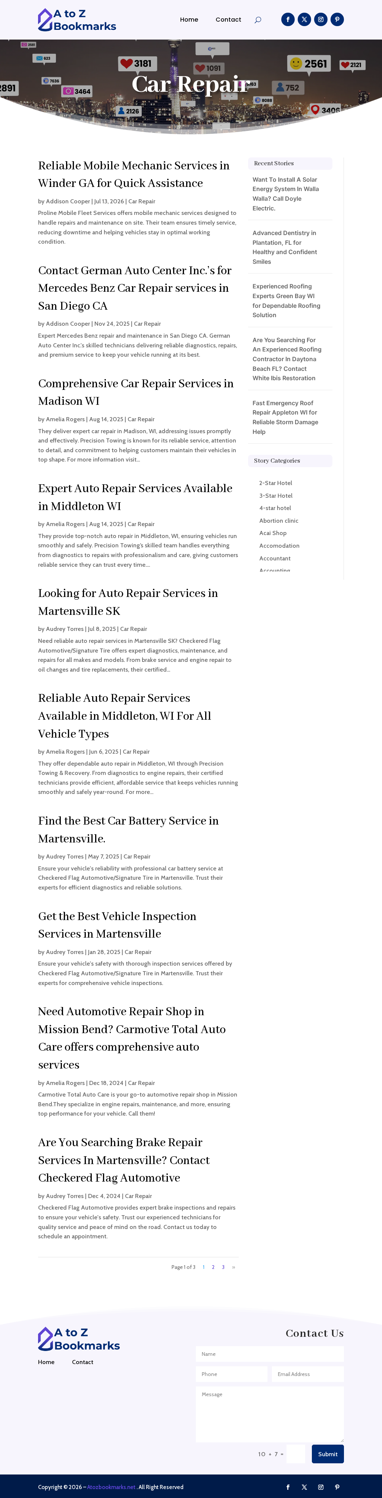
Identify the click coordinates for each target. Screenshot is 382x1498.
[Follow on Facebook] (288, 19)
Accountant (275, 558)
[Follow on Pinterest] (337, 19)
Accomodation (279, 545)
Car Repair (141, 201)
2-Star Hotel (275, 483)
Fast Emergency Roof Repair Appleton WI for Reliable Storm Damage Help (285, 417)
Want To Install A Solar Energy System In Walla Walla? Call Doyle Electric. (286, 194)
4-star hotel (275, 508)
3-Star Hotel (275, 495)
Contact (228, 19)
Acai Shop (272, 533)
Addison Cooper (68, 201)
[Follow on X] (304, 19)
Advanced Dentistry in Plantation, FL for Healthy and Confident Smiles (285, 247)
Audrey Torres (65, 628)
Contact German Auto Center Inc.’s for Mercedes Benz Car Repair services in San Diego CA (135, 288)
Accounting (274, 570)
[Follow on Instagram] (321, 19)
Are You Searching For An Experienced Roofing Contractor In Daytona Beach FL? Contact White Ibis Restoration (287, 359)
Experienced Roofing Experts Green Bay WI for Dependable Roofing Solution (286, 300)
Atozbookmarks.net (111, 1487)
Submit (328, 1454)
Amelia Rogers (65, 419)
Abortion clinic (278, 520)
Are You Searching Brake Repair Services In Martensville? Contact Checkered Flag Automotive (124, 1160)
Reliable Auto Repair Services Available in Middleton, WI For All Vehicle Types (125, 716)
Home (189, 19)
